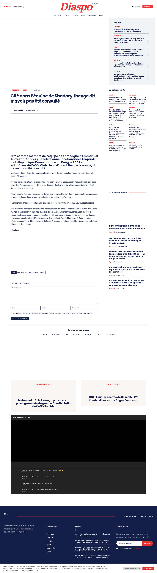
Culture (117, 60)
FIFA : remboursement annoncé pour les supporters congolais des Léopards (117, 148)
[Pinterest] (71, 110)
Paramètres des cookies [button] (132, 568)
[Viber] (66, 110)
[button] (19, 6)
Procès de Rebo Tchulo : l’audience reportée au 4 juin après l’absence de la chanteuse (128, 65)
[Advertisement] (54, 130)
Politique (16, 90)
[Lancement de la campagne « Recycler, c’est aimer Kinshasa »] (127, 209)
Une (25, 90)
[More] (96, 110)
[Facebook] (51, 110)
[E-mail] (86, 110)
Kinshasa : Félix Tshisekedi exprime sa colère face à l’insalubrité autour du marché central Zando (137, 132)
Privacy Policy (135, 548)
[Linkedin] (76, 110)
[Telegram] (81, 110)
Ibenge (42, 272)
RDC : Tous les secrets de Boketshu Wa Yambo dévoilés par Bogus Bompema (114, 399)
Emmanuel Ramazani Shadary (27, 272)
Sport (116, 47)
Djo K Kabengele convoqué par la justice (135, 147)
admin (20, 110)
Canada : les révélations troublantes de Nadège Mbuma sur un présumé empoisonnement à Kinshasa (129, 77)
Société (117, 26)
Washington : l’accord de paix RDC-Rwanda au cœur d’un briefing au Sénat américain (129, 40)
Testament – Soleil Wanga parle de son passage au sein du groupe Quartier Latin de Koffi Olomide (43, 403)
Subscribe (147, 543)
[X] (56, 110)
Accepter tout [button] (148, 568)
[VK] (91, 110)
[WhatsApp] (61, 110)
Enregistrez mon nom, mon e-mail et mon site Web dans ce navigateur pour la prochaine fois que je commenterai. (52, 313)
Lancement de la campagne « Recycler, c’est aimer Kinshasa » (127, 30)
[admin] (12, 110)
